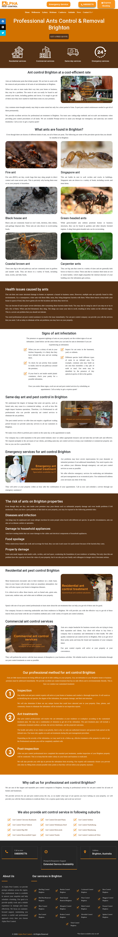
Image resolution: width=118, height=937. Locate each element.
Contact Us (87, 12)
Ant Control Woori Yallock (22, 825)
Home (27, 12)
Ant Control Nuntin (52, 835)
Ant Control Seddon (85, 820)
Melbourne (35, 12)
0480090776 (88, 4)
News (79, 12)
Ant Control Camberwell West (89, 835)
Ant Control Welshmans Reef (56, 825)
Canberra (62, 12)
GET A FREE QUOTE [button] (59, 37)
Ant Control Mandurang (87, 830)
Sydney (45, 12)
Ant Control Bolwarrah (53, 830)
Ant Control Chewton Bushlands (24, 820)
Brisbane (53, 12)
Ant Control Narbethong (87, 825)
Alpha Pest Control (25, 934)
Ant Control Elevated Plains (55, 820)
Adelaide (71, 12)
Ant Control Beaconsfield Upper (24, 835)
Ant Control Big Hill (19, 830)
